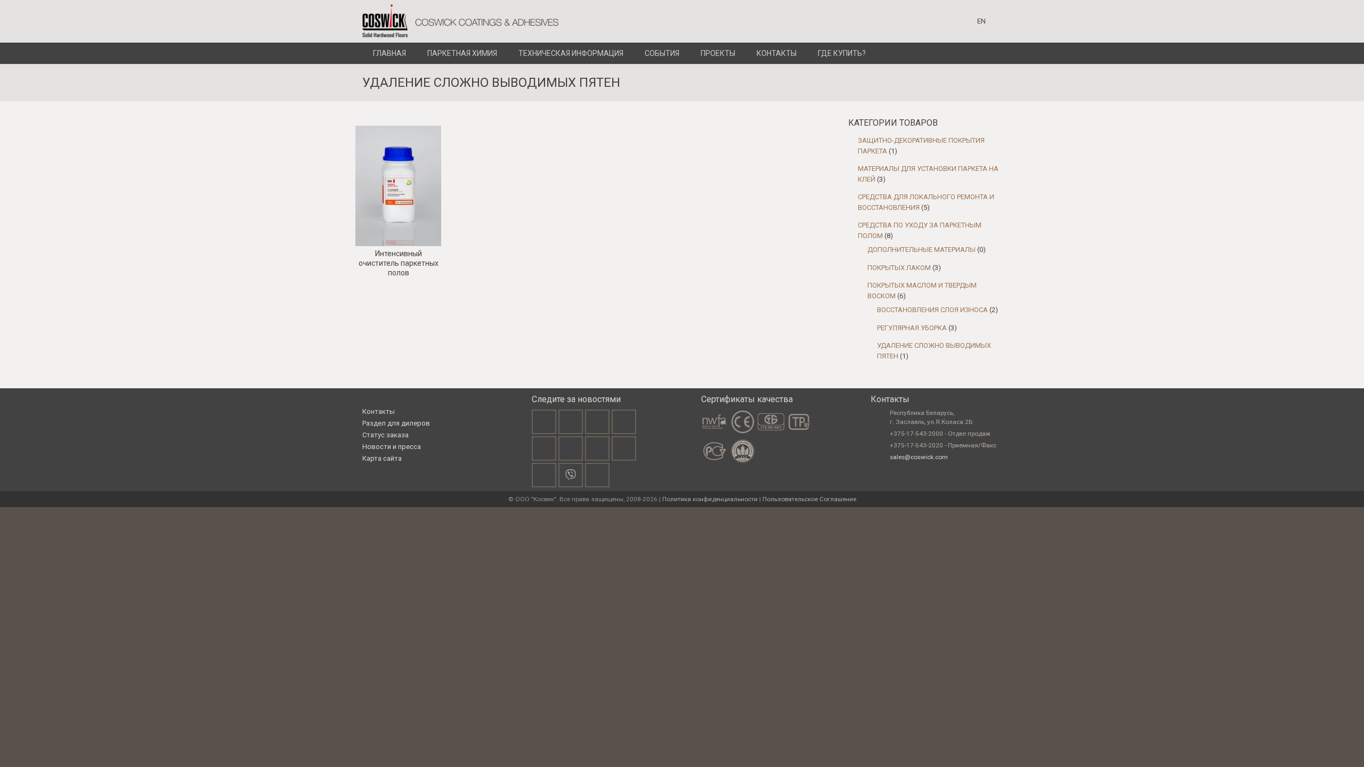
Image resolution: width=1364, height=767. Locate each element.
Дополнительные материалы (921, 250)
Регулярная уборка (912, 328)
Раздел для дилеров (396, 423)
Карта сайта (382, 458)
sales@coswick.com (919, 457)
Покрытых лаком (899, 268)
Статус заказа (385, 435)
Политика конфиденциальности (710, 499)
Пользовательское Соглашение (809, 499)
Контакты (378, 411)
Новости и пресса (391, 447)
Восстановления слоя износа (932, 310)
